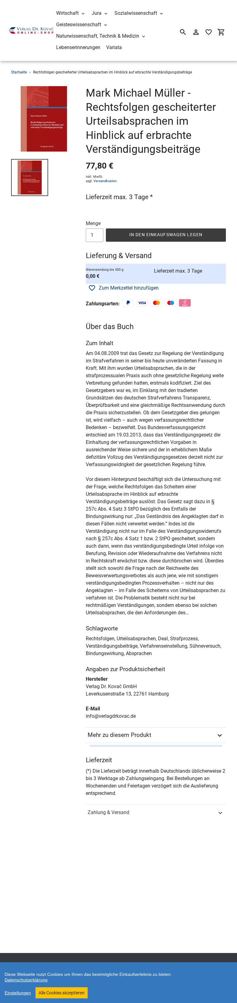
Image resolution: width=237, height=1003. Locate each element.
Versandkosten (105, 181)
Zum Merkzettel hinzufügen (129, 288)
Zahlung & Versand (108, 812)
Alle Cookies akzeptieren (62, 992)
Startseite (19, 72)
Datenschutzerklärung (26, 979)
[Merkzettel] (208, 32)
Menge (93, 223)
